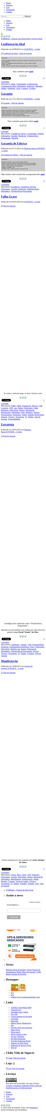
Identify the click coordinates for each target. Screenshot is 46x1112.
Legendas (14, 1019)
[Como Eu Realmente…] (25, 997)
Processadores (6, 415)
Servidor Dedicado (18, 1039)
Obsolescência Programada (21, 191)
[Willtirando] (12, 993)
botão (13, 84)
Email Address (13, 905)
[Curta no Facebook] (4, 36)
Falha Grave (9, 196)
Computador (21, 84)
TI (26, 417)
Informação (30, 410)
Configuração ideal (13, 44)
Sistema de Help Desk (19, 1043)
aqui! (31, 71)
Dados (20, 408)
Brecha (35, 406)
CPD (11, 408)
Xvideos (32, 88)
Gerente (14, 877)
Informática (5, 191)
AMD (13, 406)
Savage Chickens (17, 1036)
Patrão (35, 879)
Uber (37, 884)
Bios (19, 875)
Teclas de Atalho (21, 881)
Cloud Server (16, 1010)
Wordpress (33, 1108)
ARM (18, 406)
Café (40, 406)
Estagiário (22, 970)
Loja (7, 7)
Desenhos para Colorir (19, 1012)
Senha (24, 415)
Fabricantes (21, 86)
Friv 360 (14, 1014)
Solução (4, 417)
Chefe (24, 875)
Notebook (11, 88)
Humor (22, 410)
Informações (6, 412)
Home (8, 3)
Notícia (36, 412)
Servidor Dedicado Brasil (20, 1041)
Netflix (3, 88)
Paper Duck (15, 1030)
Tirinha (30, 417)
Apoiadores (10, 10)
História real (15, 649)
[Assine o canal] (9, 36)
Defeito (41, 134)
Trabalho (23, 884)
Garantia (7, 93)
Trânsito (31, 884)
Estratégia (7, 424)
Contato (9, 12)
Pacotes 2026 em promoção (21, 1028)
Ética (32, 647)
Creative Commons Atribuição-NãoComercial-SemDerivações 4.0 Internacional (24, 1087)
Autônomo (15, 645)
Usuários (24, 88)
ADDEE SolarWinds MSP (21, 1008)
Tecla (18, 88)
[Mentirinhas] (18, 990)
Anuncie (9, 5)
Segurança (17, 415)
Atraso (13, 875)
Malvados (14, 1021)
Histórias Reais (30, 148)
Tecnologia (19, 417)
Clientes (23, 645)
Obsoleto (14, 138)
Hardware (30, 86)
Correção (4, 408)
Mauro (19, 972)
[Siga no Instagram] (9, 1105)
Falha (36, 408)
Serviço (36, 651)
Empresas (4, 647)
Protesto (4, 881)
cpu (15, 408)
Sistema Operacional (36, 415)
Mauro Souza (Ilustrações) (21, 1023)
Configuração (32, 84)
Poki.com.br (15, 1032)
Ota (12, 1025)
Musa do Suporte (28, 972)
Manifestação (9, 661)
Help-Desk (14, 410)
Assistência (15, 187)
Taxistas (11, 881)
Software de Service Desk (21, 1045)
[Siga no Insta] (2, 36)
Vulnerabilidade (14, 419)
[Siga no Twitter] (7, 36)
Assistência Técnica (18, 134)
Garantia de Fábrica (14, 143)
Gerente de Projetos (18, 974)
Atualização (26, 406)
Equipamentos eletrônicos (19, 647)
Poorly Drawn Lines (19, 1034)
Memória (29, 412)
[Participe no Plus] (7, 1105)
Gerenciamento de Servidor (21, 1016)
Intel (23, 412)
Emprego (35, 875)
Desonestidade (38, 645)
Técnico (11, 417)
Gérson (29, 970)
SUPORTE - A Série (32, 49)
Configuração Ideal (8, 86)
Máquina (38, 86)
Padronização (27, 879)
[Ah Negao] (12, 995)
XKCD (14, 1048)
